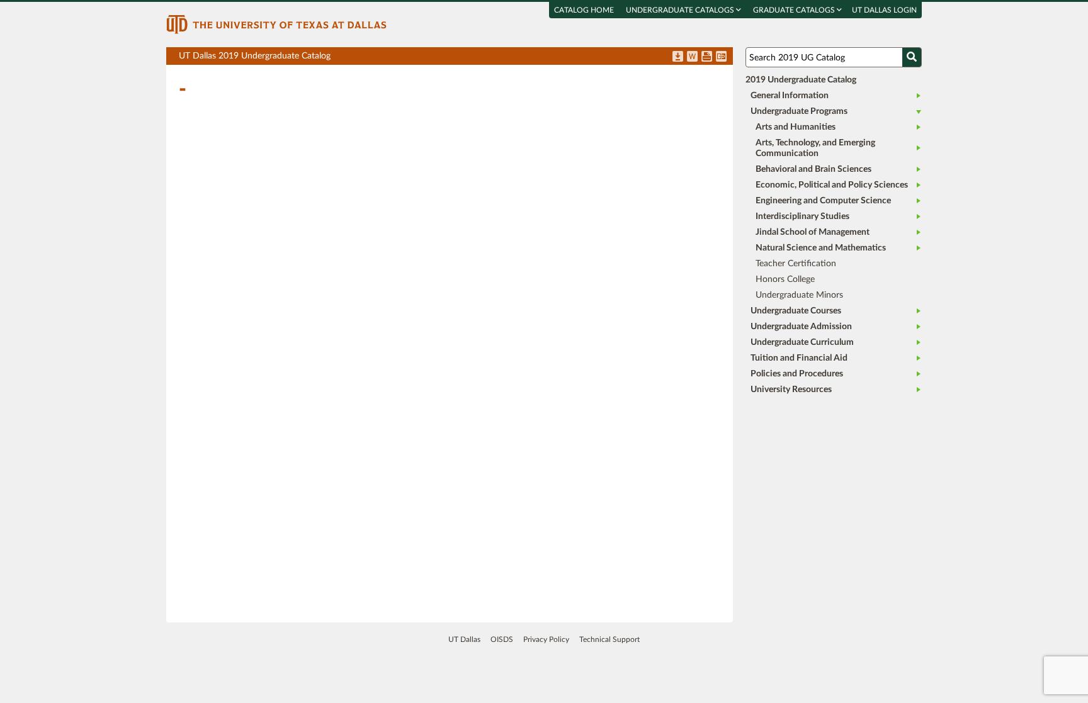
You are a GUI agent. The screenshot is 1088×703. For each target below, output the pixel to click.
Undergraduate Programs (799, 111)
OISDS (501, 639)
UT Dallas (464, 639)
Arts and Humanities (796, 127)
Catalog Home (584, 10)
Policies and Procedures (797, 373)
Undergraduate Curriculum (802, 342)
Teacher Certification (796, 263)
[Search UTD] (911, 57)
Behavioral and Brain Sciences (813, 169)
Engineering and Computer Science (823, 200)
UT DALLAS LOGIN (884, 10)
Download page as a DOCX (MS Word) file (692, 57)
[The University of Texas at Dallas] (276, 23)
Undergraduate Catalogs (681, 10)
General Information (790, 95)
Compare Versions (721, 57)
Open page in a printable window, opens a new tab (706, 57)
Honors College (785, 279)
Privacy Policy (546, 639)
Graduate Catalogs (795, 10)
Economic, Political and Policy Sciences (832, 185)
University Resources (791, 389)
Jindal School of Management (813, 232)
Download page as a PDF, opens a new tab (677, 57)
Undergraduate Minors (799, 295)
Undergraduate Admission (801, 326)
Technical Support (609, 639)
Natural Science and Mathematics (821, 248)
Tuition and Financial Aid (799, 358)
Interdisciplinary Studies (802, 216)
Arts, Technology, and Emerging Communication (815, 148)
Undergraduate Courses (796, 311)
